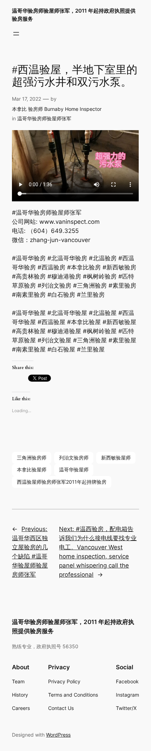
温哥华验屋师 (73, 469)
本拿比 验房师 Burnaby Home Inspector (56, 109)
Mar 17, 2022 (26, 99)
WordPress (58, 735)
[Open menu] (16, 33)
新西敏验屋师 (116, 458)
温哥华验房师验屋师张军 (44, 118)
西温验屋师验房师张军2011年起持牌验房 (61, 482)
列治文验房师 (73, 458)
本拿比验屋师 (31, 469)
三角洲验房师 (31, 458)
